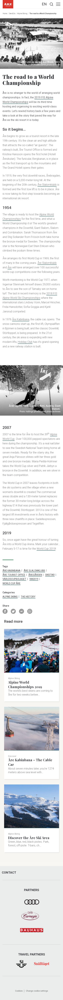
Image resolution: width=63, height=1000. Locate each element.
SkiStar (50, 574)
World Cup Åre (11, 583)
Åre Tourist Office (14, 574)
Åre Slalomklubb (47, 184)
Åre (10, 267)
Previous (5, 390)
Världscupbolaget (14, 579)
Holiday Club (25, 341)
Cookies (19, 991)
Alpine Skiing (22, 13)
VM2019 (33, 579)
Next (58, 390)
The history (28, 596)
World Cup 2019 (46, 548)
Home (5, 13)
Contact (9, 872)
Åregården (35, 574)
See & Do (12, 13)
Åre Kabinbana (20, 319)
